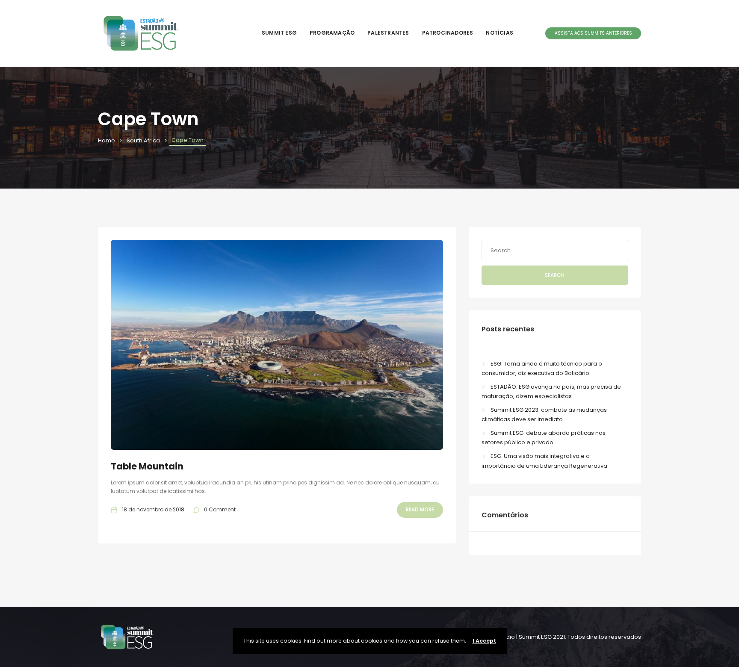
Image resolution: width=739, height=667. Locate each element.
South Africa (143, 140)
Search (555, 275)
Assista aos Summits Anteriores (593, 33)
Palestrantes (388, 32)
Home (106, 140)
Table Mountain (147, 466)
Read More (420, 509)
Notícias (499, 32)
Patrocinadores (447, 32)
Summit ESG (279, 32)
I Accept (484, 640)
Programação (332, 32)
